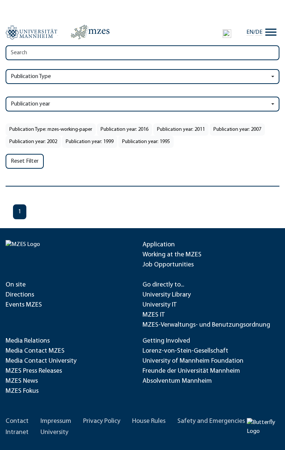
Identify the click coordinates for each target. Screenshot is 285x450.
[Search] (227, 33)
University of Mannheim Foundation (192, 361)
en (249, 32)
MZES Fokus (22, 391)
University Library (166, 295)
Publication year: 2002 (33, 142)
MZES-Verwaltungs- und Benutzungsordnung (206, 325)
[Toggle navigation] (270, 32)
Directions (20, 295)
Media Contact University (41, 361)
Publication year (30, 104)
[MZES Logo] (90, 32)
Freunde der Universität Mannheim (191, 371)
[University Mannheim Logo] (32, 32)
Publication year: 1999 (90, 142)
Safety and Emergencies (211, 421)
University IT (159, 305)
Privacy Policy (101, 421)
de (258, 32)
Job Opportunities (168, 265)
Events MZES (24, 305)
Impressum (55, 421)
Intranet (17, 432)
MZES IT (153, 315)
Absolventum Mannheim (177, 381)
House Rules (149, 421)
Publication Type (31, 77)
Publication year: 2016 (124, 129)
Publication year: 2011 (181, 129)
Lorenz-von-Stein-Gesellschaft (185, 351)
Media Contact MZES (35, 351)
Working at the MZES (172, 255)
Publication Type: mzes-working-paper (50, 129)
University (54, 432)
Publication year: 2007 (237, 129)
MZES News (22, 381)
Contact (17, 421)
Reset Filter (25, 161)
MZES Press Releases (34, 371)
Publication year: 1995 (146, 142)
